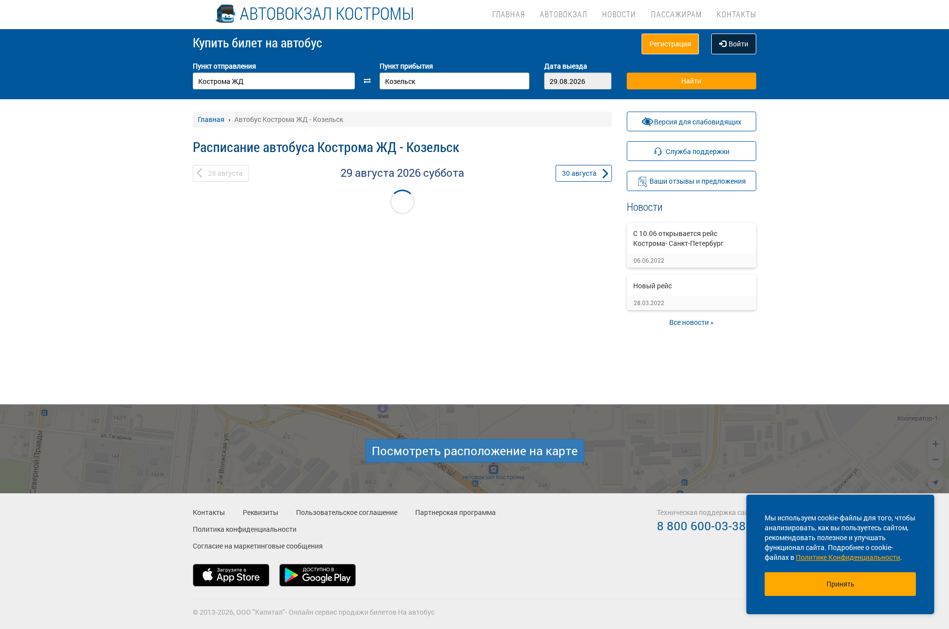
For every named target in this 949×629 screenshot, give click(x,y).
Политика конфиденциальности (245, 529)
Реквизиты (260, 512)
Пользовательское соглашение (346, 512)
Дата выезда (565, 66)
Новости (619, 14)
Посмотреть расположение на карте (475, 451)
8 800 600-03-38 (701, 526)
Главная (508, 14)
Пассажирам (676, 14)
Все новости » (691, 322)
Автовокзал (563, 14)
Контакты (736, 14)
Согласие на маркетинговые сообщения (258, 545)
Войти (738, 43)
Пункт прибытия (406, 66)
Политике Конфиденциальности (848, 557)
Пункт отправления (224, 66)
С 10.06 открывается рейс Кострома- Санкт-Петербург (678, 238)
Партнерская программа (455, 512)
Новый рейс (652, 285)
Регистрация (670, 43)
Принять (840, 584)
